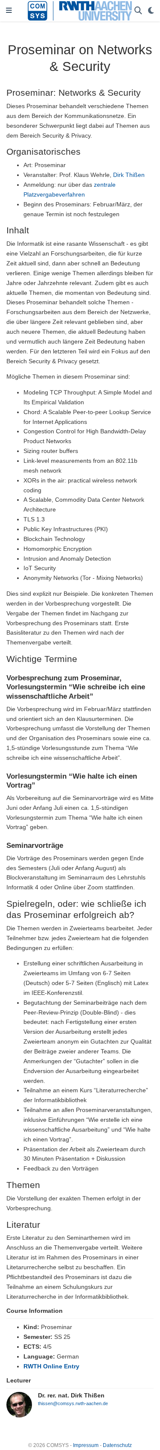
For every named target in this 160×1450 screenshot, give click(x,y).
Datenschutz (117, 1445)
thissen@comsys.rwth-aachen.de (73, 1403)
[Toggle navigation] (9, 11)
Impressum (86, 1445)
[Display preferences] (151, 11)
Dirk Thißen (129, 174)
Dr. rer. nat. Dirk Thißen (71, 1395)
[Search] (138, 11)
